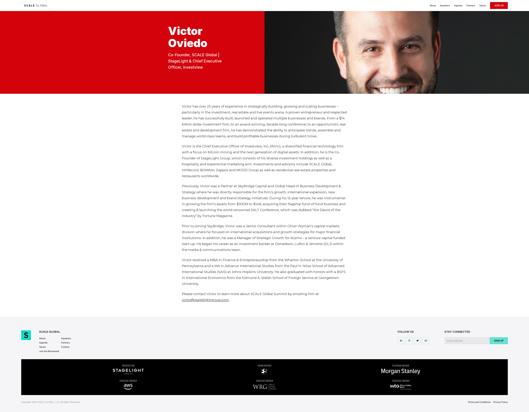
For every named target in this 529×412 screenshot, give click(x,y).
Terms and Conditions (479, 402)
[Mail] (425, 340)
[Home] (36, 5)
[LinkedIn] (401, 340)
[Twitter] (417, 340)
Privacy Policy (500, 402)
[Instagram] (409, 340)
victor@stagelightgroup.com (205, 300)
